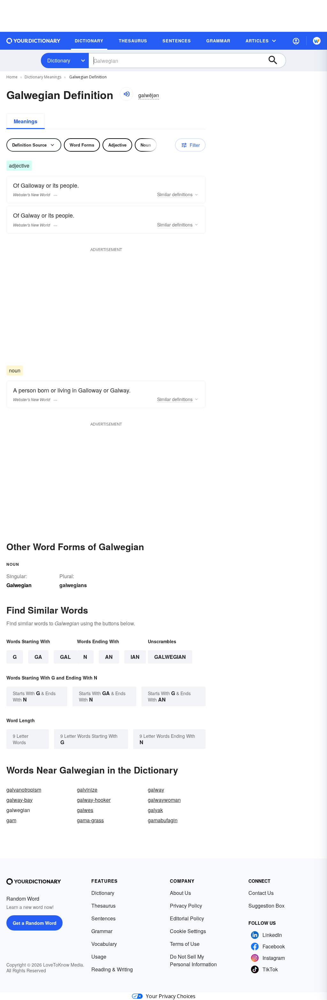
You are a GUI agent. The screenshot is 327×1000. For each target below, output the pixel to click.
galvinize (87, 789)
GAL (65, 656)
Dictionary (58, 60)
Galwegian (170, 656)
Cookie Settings (188, 931)
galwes (85, 810)
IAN (135, 656)
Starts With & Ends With (34, 696)
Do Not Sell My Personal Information (193, 960)
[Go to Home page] (33, 41)
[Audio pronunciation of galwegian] (126, 94)
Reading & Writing (112, 969)
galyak (155, 810)
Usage (98, 956)
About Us (180, 892)
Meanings (25, 121)
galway (156, 789)
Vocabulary (104, 943)
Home (12, 77)
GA (38, 656)
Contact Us (261, 892)
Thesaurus (103, 905)
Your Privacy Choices (170, 996)
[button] (296, 40)
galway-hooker (93, 799)
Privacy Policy (186, 905)
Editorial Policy (187, 918)
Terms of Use (185, 943)
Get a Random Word (35, 923)
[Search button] (275, 61)
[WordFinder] (317, 40)
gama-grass (90, 820)
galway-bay (19, 799)
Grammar (101, 931)
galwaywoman (164, 799)
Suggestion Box (266, 905)
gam (11, 820)
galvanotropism (23, 789)
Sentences (103, 918)
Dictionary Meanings (43, 77)
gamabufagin (163, 820)
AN (109, 656)
